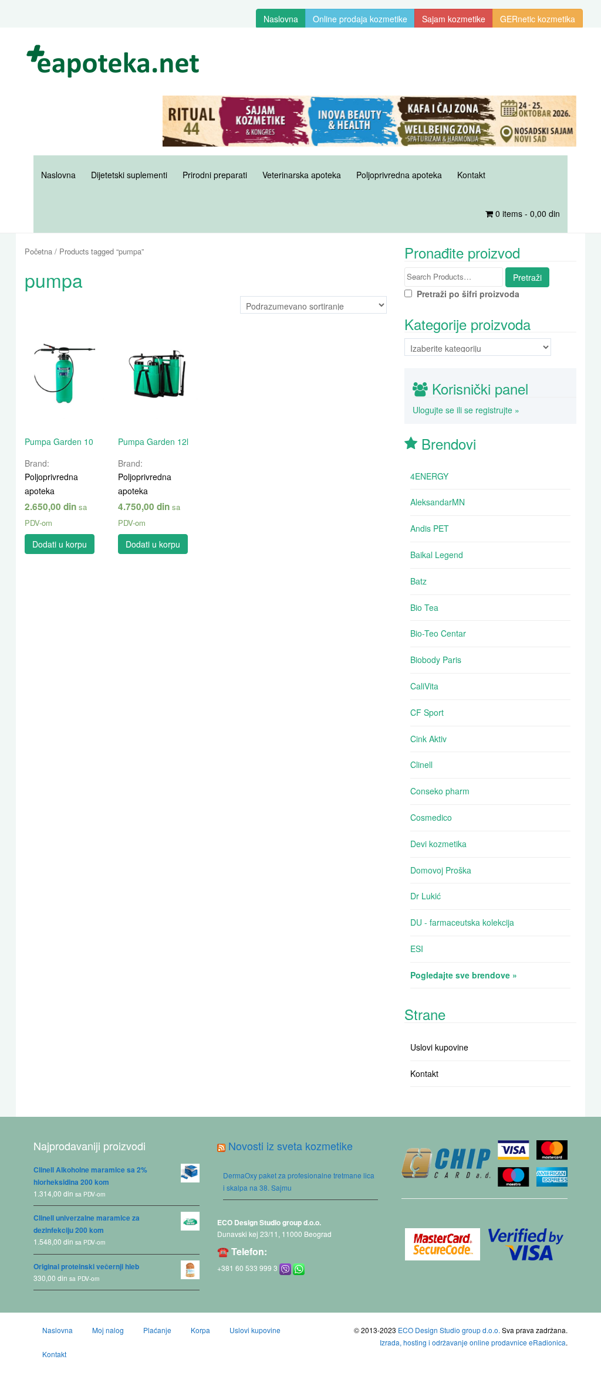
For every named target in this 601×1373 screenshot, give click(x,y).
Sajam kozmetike (453, 19)
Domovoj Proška (440, 870)
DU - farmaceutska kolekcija (462, 922)
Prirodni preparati (215, 175)
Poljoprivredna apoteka (399, 175)
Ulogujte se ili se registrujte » (466, 410)
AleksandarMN (437, 502)
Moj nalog (108, 1330)
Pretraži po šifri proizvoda (465, 294)
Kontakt (471, 175)
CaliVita (424, 686)
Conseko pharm (440, 791)
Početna (38, 251)
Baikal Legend (436, 554)
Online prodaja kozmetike (360, 19)
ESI (416, 948)
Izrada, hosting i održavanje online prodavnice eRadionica (473, 1342)
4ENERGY (429, 476)
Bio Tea (424, 607)
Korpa (200, 1330)
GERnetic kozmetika (537, 19)
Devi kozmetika (438, 843)
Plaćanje (157, 1330)
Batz (418, 581)
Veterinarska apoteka (301, 175)
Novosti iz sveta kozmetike (290, 1145)
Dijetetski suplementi (129, 175)
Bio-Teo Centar (438, 633)
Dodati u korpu (59, 544)
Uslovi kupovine (439, 1047)
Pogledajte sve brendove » (463, 975)
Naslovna (281, 19)
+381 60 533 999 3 (247, 1268)
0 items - (526, 213)
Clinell (421, 764)
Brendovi (448, 443)
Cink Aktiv (428, 739)
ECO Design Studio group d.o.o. (269, 1222)
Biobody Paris (435, 659)
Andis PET (429, 528)
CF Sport (427, 712)
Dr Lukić (425, 896)
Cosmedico (431, 817)
